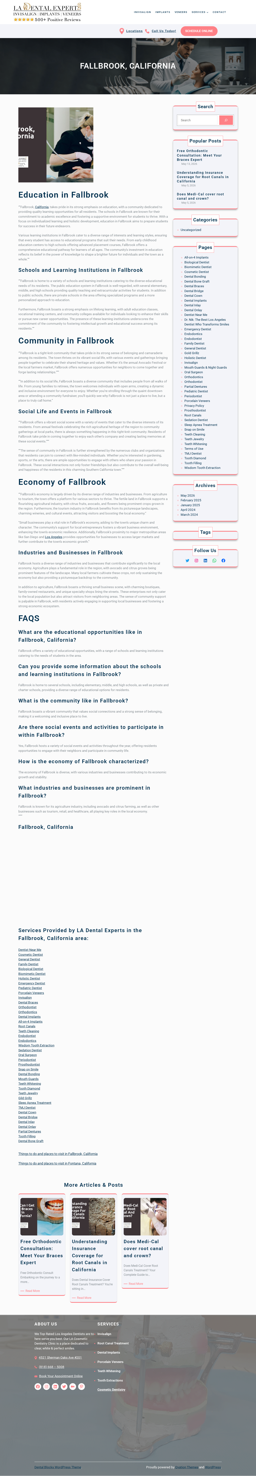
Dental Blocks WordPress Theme (57, 1467)
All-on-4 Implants (30, 1021)
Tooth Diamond (29, 1088)
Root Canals (26, 1026)
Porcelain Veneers (31, 993)
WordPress (213, 1467)
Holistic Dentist (29, 978)
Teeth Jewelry (28, 1093)
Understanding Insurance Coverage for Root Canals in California (203, 177)
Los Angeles (53, 537)
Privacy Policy (194, 406)
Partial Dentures (29, 1131)
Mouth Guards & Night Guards (205, 367)
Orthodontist (27, 1007)
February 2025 (191, 500)
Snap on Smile (28, 1069)
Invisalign (25, 997)
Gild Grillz (25, 1098)
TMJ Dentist (27, 1107)
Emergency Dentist (31, 983)
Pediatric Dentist (30, 988)
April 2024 (188, 510)
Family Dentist (28, 964)
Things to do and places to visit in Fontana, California (57, 1163)
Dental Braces (28, 1002)
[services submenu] (207, 12)
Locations (134, 31)
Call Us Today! (164, 31)
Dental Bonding (29, 1074)
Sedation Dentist (30, 1050)
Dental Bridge (27, 1117)
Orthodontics (27, 1012)
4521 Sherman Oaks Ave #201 (60, 1357)
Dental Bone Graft (30, 1141)
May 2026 (188, 495)
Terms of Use (193, 449)
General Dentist (29, 959)
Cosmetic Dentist (30, 955)
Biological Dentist (30, 969)
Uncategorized (191, 230)
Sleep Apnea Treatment (34, 1103)
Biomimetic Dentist (32, 974)
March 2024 (189, 514)
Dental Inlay (26, 1122)
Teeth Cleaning (28, 1031)
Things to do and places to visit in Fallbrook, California (58, 1154)
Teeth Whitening (29, 1083)
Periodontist (27, 1060)
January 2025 (190, 505)
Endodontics (27, 1041)
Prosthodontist (29, 1064)
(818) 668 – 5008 (51, 1367)
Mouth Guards (28, 1079)
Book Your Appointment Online (61, 1376)
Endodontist (27, 1036)
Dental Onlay (27, 1127)
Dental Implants (29, 1017)
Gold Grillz (191, 353)
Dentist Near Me (29, 950)
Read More (33, 1291)
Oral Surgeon (27, 1055)
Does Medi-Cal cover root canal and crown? (200, 196)
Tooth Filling (27, 1136)
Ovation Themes (186, 1467)
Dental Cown (27, 1112)
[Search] (226, 120)
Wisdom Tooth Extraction (36, 1045)
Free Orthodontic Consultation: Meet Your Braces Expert (199, 155)
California (42, 207)
